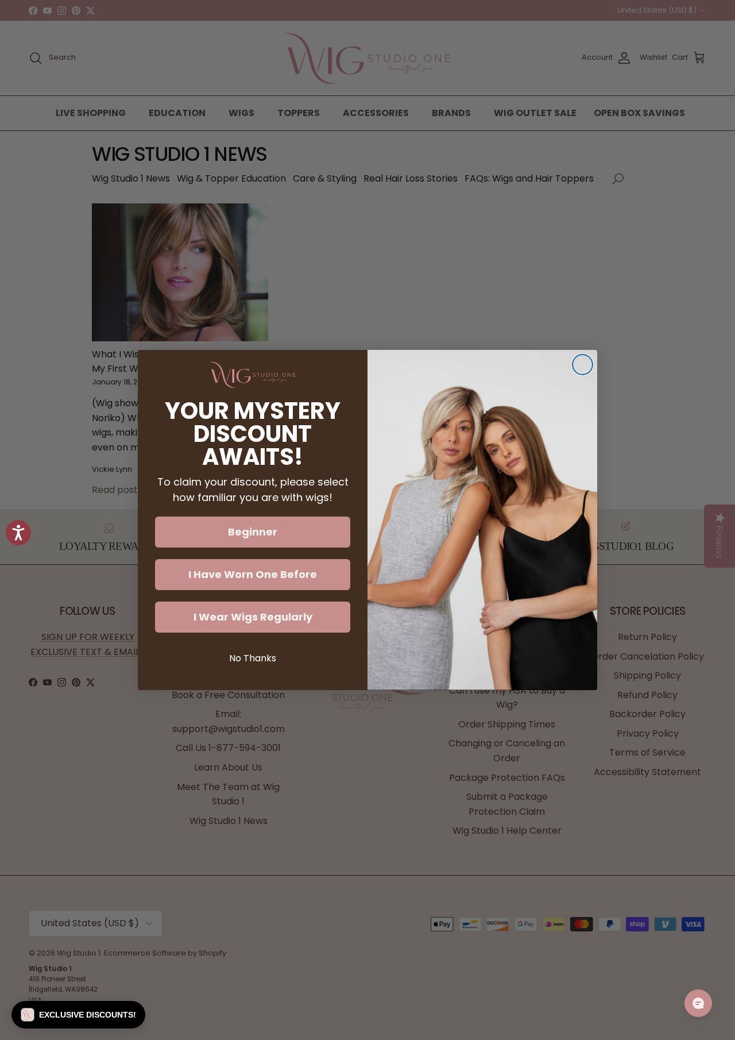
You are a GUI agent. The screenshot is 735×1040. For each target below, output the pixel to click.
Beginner (252, 532)
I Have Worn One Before (252, 574)
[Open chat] (698, 1003)
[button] (78, 1015)
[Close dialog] (582, 365)
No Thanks (252, 658)
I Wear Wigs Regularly (253, 617)
